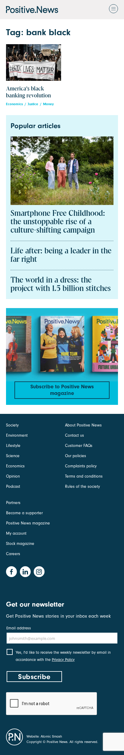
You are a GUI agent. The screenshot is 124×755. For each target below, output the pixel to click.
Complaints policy (81, 466)
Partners (13, 502)
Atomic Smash (51, 736)
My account (16, 533)
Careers (13, 553)
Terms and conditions (84, 476)
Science (13, 455)
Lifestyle (13, 445)
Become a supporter (24, 512)
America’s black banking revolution (28, 92)
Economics (14, 104)
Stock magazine (20, 543)
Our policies (75, 455)
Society (12, 425)
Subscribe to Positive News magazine (62, 390)
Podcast (13, 486)
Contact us (74, 435)
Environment (17, 435)
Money (48, 104)
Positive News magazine (28, 523)
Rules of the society (82, 486)
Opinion (13, 476)
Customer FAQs (78, 445)
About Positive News (83, 425)
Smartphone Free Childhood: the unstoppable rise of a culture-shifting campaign (58, 222)
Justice (33, 104)
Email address (18, 628)
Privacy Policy (63, 659)
